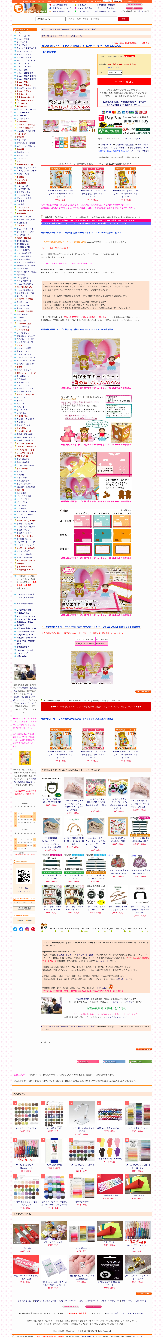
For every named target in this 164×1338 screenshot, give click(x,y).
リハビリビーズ (23, 119)
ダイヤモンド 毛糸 (24, 198)
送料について (106, 145)
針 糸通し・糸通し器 (25, 440)
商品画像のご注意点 (25, 622)
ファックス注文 (84, 11)
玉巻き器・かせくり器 (26, 220)
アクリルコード (23, 382)
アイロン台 (30, 419)
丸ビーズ (20, 109)
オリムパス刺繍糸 (24, 256)
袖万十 (24, 314)
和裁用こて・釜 (23, 308)
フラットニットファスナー (26, 357)
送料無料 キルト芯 (24, 539)
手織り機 (27, 217)
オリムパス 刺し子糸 (25, 290)
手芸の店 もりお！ (49, 36)
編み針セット (22, 223)
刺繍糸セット (21, 265)
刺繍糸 (17, 697)
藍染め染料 (20, 487)
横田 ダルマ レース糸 (25, 232)
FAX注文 (145, 151)
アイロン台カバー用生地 (26, 511)
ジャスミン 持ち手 (24, 554)
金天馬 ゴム (21, 413)
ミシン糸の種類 (23, 459)
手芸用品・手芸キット (66, 955)
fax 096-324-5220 (87, 1336)
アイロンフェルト (24, 54)
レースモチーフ (23, 235)
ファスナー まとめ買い (26, 364)
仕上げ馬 (20, 317)
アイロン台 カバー (24, 425)
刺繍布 (19, 272)
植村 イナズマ (77, 36)
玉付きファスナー (24, 351)
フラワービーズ (23, 112)
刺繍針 (25, 437)
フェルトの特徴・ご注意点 (26, 631)
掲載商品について (24, 625)
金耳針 (19, 434)
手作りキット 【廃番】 (86, 955)
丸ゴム (26, 397)
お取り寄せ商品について (26, 628)
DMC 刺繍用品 (23, 241)
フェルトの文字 (23, 64)
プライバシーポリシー (110, 1301)
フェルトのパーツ (24, 67)
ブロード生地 (22, 502)
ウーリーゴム (22, 410)
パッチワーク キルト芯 (26, 542)
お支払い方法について (62, 8)
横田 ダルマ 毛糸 (23, 192)
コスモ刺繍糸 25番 (24, 253)
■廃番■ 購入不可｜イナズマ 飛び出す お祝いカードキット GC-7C (93, 193)
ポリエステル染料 (24, 484)
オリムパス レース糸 (25, 229)
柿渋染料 (20, 475)
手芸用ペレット (23, 152)
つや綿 (19, 527)
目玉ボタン (21, 158)
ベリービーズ (22, 115)
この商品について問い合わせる (113, 148)
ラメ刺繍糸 (31, 265)
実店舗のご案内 (23, 647)
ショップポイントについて (26, 616)
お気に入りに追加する (109, 138)
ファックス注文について (26, 619)
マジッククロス (27, 703)
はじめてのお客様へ (61, 5)
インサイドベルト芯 (25, 342)
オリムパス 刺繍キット (26, 284)
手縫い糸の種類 (23, 462)
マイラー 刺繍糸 (23, 259)
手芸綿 (19, 524)
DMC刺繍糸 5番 (23, 244)
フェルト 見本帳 (23, 36)
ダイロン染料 (22, 478)
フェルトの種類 (23, 39)
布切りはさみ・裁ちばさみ (26, 336)
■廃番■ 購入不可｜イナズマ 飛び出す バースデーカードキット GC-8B (125, 193)
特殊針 (19, 437)
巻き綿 (32, 527)
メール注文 (135, 151)
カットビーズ (31, 109)
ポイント (141, 11)
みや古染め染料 (23, 481)
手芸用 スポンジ (23, 530)
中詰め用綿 (28, 524)
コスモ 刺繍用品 (23, 250)
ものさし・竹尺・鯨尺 (26, 339)
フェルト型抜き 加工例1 (26, 76)
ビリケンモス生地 (24, 496)
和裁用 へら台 (22, 302)
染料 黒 (20, 471)
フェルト (30, 694)
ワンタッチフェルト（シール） (27, 51)
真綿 (25, 527)
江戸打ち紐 (21, 379)
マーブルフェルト (24, 57)
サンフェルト (22, 42)
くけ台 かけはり (23, 305)
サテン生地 (21, 508)
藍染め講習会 (30, 487)
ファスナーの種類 (24, 348)
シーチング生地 (23, 499)
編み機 (19, 217)
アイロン (20, 419)
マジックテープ (23, 700)
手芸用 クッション (24, 533)
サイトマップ (22, 653)
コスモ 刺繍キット (24, 281)
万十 (18, 314)
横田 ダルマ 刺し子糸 (25, 293)
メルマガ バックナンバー (25, 650)
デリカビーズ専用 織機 (26, 131)
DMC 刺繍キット (23, 278)
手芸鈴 (19, 168)
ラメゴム (20, 401)
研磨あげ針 (28, 434)
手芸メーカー (63, 36)
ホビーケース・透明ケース (26, 146)
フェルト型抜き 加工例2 (26, 79)
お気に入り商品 (23, 613)
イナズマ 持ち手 (23, 551)
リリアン (29, 388)
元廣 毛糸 (20, 201)
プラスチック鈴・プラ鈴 (26, 171)
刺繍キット (21, 275)
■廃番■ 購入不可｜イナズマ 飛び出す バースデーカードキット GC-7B (60, 193)
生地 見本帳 (21, 493)
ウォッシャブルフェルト (26, 48)
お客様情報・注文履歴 (106, 5)
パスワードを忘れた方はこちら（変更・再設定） (126, 1313)
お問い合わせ (22, 656)
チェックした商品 (85, 8)
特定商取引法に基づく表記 (106, 11)
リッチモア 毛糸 (23, 189)
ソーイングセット (24, 333)
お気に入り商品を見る (132, 138)
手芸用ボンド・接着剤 (26, 143)
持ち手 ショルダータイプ (25, 557)
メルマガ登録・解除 (25, 604)
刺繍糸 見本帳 (22, 269)
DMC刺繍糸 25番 (23, 247)
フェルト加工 (22, 70)
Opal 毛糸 (20, 204)
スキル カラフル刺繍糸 (26, 262)
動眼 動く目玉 (22, 155)
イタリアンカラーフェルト (26, 60)
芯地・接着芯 (22, 517)
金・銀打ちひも (23, 376)
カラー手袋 (21, 140)
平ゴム (19, 397)
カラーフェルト (23, 45)
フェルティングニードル (26, 88)
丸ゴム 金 (20, 404)
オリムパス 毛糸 (23, 195)
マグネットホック (24, 370)
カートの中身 (143, 145)
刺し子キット (22, 296)
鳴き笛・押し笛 (23, 174)
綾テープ (20, 388)
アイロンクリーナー (25, 422)
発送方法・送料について (26, 638)
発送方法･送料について (62, 11)
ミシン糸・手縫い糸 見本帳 (25, 465)
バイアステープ (23, 385)
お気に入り (82, 5)
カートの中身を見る (106, 8)
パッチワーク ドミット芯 (25, 545)
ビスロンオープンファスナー (26, 360)
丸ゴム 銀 (20, 407)
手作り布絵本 (22, 688)
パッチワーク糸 (23, 327)
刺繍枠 (26, 272)
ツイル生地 (21, 505)
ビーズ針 (32, 437)
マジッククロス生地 (25, 514)
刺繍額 (33, 272)
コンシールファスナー (26, 354)
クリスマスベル (30, 168)
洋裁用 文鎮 (21, 321)
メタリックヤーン (24, 391)
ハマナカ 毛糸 (22, 186)
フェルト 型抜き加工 (25, 73)
